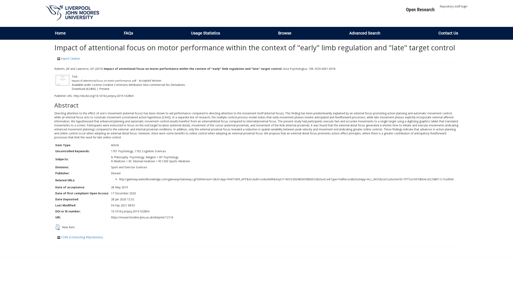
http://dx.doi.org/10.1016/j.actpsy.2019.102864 (103, 96)
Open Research (420, 9)
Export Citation (70, 58)
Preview (104, 89)
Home (60, 33)
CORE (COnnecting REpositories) (81, 237)
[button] (57, 227)
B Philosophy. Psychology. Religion (133, 157)
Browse (284, 33)
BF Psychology (168, 157)
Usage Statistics (205, 33)
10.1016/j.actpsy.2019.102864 (130, 211)
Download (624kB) (84, 89)
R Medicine (118, 161)
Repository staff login (453, 6)
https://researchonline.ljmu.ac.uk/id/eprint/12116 (142, 217)
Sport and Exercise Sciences (129, 167)
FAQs (128, 33)
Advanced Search (364, 33)
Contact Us (448, 33)
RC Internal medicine (141, 161)
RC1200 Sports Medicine (174, 161)
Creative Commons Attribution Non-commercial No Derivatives (144, 85)
